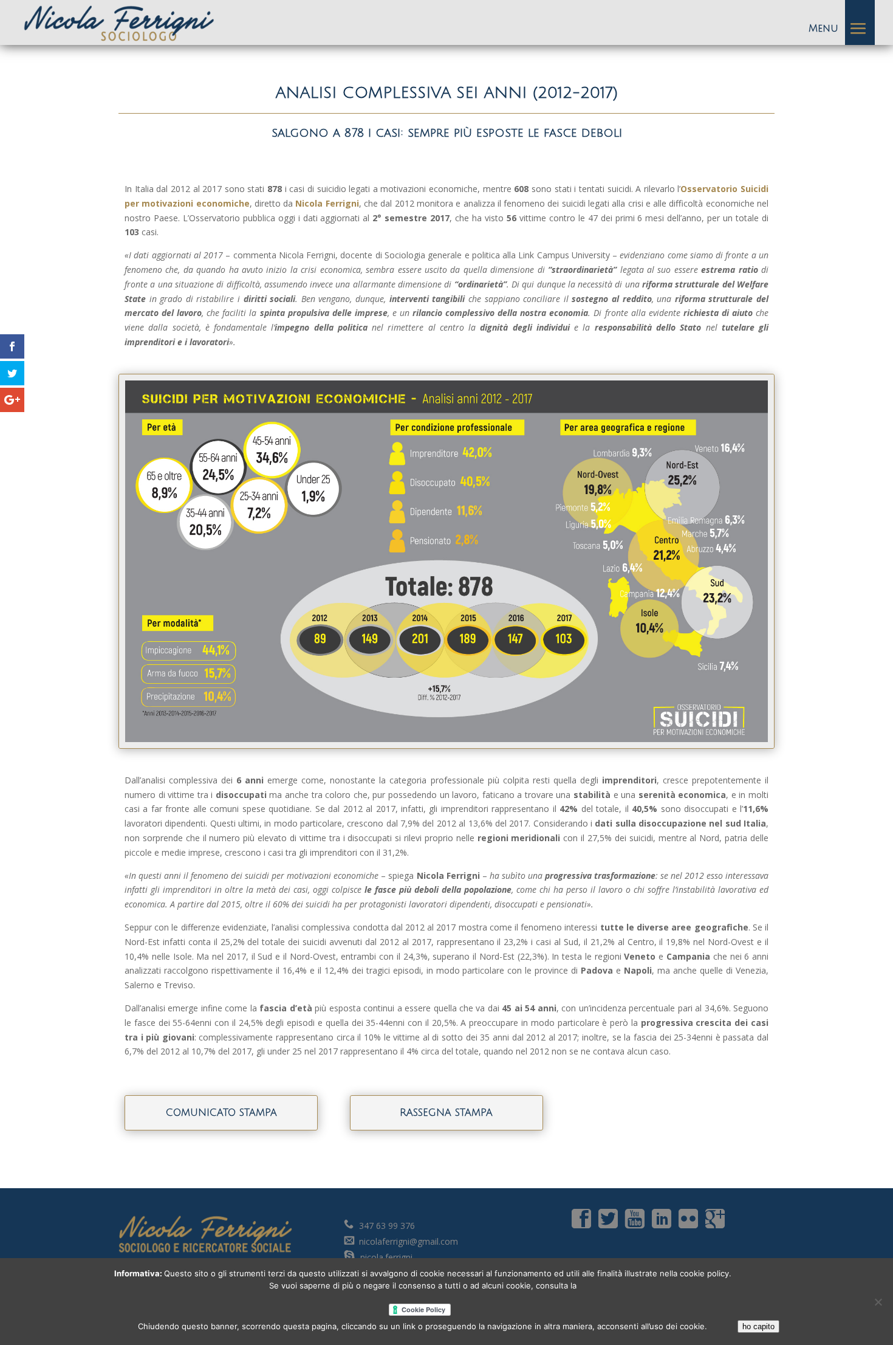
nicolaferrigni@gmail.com (408, 1241)
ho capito (758, 1326)
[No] (878, 1302)
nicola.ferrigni (385, 1257)
